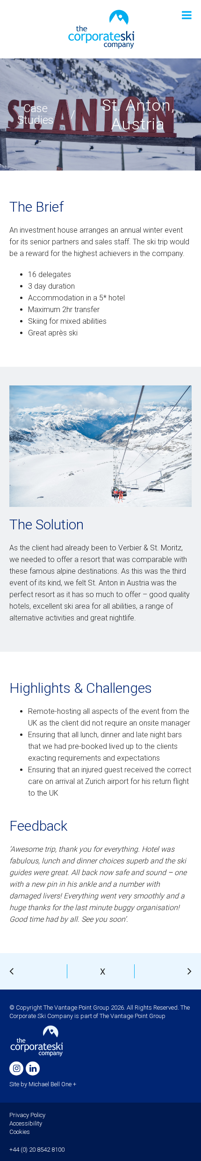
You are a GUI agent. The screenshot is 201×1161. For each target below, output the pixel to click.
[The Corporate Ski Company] (100, 28)
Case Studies (35, 114)
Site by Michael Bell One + (42, 1084)
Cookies (19, 1131)
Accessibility (25, 1123)
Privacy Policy (27, 1114)
